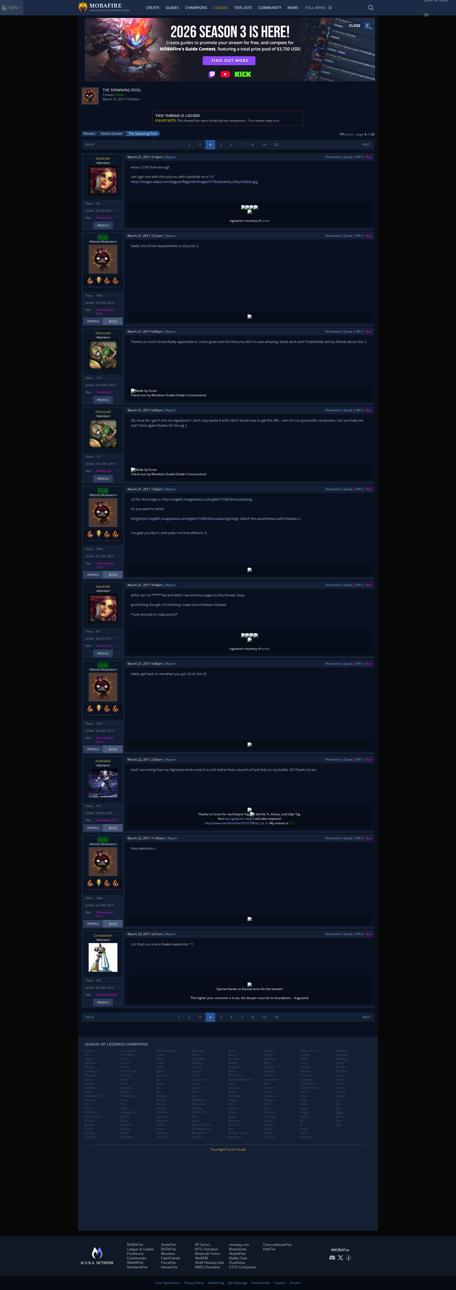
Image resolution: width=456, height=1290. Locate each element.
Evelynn (126, 1088)
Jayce (160, 1083)
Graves (126, 1129)
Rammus (234, 1121)
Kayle (160, 1125)
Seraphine (271, 1079)
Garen (125, 1116)
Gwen (125, 1133)
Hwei (160, 1055)
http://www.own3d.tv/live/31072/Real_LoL (235, 823)
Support (280, 1282)
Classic (220, 7)
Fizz (123, 1104)
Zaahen (340, 1096)
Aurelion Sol (93, 1096)
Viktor (304, 1133)
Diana (125, 1067)
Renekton (235, 1137)
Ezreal (125, 1092)
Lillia (195, 1075)
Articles (295, 1282)
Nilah (232, 1071)
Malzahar (199, 1104)
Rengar (269, 1051)
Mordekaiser (201, 1129)
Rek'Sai (233, 1125)
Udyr (303, 1096)
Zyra (338, 1125)
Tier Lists (243, 7)
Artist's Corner (111, 133)
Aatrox (89, 1051)
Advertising (216, 1282)
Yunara (340, 1088)
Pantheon (235, 1096)
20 (276, 144)
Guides (172, 7)
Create (152, 7)
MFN (13, 8)
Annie (89, 1083)
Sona (267, 1121)
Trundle (305, 1079)
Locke (196, 1083)
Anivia (89, 1079)
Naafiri (197, 1137)
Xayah (339, 1063)
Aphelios (91, 1088)
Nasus (232, 1055)
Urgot (304, 1100)
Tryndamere (309, 1083)
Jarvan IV (162, 1075)
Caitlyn (90, 1133)
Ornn (231, 1092)
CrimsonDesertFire (277, 1245)
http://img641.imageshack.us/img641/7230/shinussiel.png (207, 499)
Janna (160, 1071)
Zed (338, 1104)
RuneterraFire (137, 1267)
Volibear (341, 1051)
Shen (267, 1092)
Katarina (162, 1121)
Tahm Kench (309, 1051)
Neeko (233, 1063)
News (293, 7)
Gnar (124, 1121)
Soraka (269, 1125)
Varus (304, 1104)
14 (264, 144)
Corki (124, 1059)
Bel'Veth (91, 1112)
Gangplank (128, 1112)
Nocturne (235, 1075)
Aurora (90, 1100)
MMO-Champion (207, 1267)
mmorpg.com (239, 1245)
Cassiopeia (129, 1051)
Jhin (159, 1088)
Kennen (162, 1133)
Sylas (268, 1133)
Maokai (197, 1108)
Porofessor (135, 1254)
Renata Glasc (237, 1133)
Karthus (162, 1112)
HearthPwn (237, 1254)
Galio (124, 1108)
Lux (194, 1096)
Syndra (269, 1137)
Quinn (232, 1112)
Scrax (120, 94)
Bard (88, 1108)
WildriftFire (135, 1263)
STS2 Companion (242, 1267)
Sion (267, 1104)
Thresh (305, 1071)
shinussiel (103, 333)
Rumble (269, 1059)
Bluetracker (237, 1249)
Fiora (124, 1100)
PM (358, 157)
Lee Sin (197, 1067)
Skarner (270, 1112)
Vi (301, 1125)
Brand (89, 1121)
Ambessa (91, 1071)
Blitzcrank (92, 1116)
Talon (304, 1059)
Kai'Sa (160, 1100)
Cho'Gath (127, 1055)
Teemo (305, 1067)
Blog (113, 321)
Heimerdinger (166, 1051)
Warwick (341, 1055)
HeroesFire (169, 1267)
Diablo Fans (238, 1258)
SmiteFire (168, 1245)
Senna (268, 1075)
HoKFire (269, 1249)
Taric (303, 1063)
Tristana (306, 1075)
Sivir (267, 1108)
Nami (232, 1051)
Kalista (161, 1104)
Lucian (197, 1088)
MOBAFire (135, 1245)
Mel (195, 1116)
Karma (161, 1108)
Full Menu (316, 7)
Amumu (90, 1075)
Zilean (339, 1116)
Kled (195, 1055)
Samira (269, 1067)
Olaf (231, 1083)
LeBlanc (198, 1063)
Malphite (198, 1100)
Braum (90, 1125)
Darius (125, 1063)
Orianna (234, 1088)
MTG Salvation (206, 1249)
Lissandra (199, 1079)
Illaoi (159, 1059)
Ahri (88, 1055)
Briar (88, 1129)
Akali (88, 1059)
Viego (304, 1129)
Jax (158, 1079)
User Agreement (167, 1282)
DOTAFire (168, 1249)
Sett (267, 1083)
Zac (338, 1100)
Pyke (231, 1104)
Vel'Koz (305, 1116)
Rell (230, 1129)
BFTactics (203, 1245)
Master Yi (199, 1112)
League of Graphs (140, 1249)
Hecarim (127, 1137)
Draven (126, 1075)
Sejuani (269, 1071)
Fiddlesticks (129, 1096)
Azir (88, 1104)
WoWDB (201, 1258)
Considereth (103, 935)
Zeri (338, 1108)
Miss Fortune (201, 1125)
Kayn (160, 1129)
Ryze (267, 1063)
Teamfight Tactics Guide (228, 1149)
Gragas (126, 1125)
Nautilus (234, 1059)
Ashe (88, 1092)
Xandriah (103, 158)
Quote (348, 157)
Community (269, 7)
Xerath (340, 1067)
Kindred (197, 1051)
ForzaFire (168, 1263)
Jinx (159, 1092)
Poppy (232, 1100)
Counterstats (136, 1258)
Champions (196, 7)
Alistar (89, 1067)
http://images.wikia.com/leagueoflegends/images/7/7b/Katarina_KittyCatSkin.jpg (194, 181)
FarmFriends (170, 1258)
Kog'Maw (199, 1059)
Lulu (195, 1092)
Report (170, 157)
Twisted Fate (309, 1088)
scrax (265, 220)
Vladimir (306, 1137)
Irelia (160, 1063)
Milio (195, 1121)
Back (90, 144)
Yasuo (339, 1075)
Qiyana (233, 1108)
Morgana (199, 1133)
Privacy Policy (194, 1282)
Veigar (304, 1112)
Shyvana (270, 1096)
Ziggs (339, 1112)
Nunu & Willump (240, 1079)
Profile (103, 225)
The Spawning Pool (142, 133)
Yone (339, 1079)
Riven (268, 1055)
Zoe (338, 1121)
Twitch (304, 1092)
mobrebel (103, 761)
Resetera (168, 1254)
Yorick (339, 1083)
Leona (196, 1071)
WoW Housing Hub (209, 1263)
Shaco (268, 1088)
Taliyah (305, 1055)
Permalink (332, 157)
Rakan (232, 1116)
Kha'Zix (161, 1137)
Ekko (124, 1079)
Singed (269, 1100)
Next (366, 144)
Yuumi (340, 1092)
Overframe (237, 1263)
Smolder (270, 1116)
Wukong (341, 1059)
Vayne (304, 1108)
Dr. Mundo (128, 1071)
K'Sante (162, 1096)
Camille (90, 1137)
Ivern (160, 1067)
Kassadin (163, 1116)
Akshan (90, 1063)
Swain (268, 1129)
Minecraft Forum (207, 1254)
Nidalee (233, 1067)
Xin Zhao (341, 1071)
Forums (89, 133)
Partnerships (260, 1282)
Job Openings (238, 1282)
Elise (124, 1083)
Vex (302, 1121)
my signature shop (238, 818)
